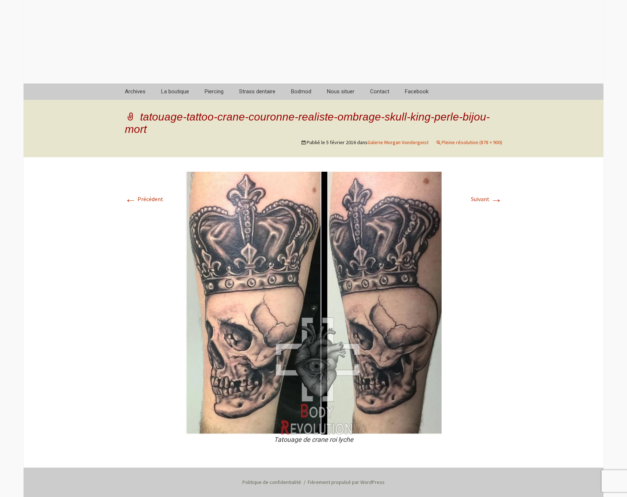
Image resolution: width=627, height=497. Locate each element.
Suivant (486, 199)
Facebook (417, 91)
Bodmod (301, 91)
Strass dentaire (257, 91)
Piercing (214, 91)
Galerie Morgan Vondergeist (398, 142)
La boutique (175, 91)
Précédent (144, 199)
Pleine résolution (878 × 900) (472, 142)
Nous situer (341, 91)
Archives (135, 91)
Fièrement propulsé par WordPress (346, 482)
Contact (379, 91)
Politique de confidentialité (271, 482)
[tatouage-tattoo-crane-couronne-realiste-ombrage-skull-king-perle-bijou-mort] (313, 302)
